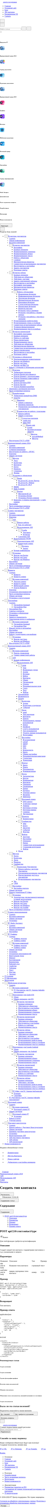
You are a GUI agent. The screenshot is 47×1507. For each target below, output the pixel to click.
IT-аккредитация (11, 1493)
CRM (2, 1180)
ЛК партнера (10, 12)
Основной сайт (10, 8)
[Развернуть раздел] (6, 236)
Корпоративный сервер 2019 (11, 1174)
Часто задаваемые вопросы (15, 1477)
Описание (13, 1218)
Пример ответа (15, 1226)
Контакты (4, 1182)
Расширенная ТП (11, 14)
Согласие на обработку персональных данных (18, 1501)
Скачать (8, 16)
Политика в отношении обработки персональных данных (23, 1502)
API (1, 1176)
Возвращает (13, 1224)
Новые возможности (13, 1481)
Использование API (8, 1178)
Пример (12, 1222)
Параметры (13, 1220)
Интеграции (9, 1479)
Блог (6, 10)
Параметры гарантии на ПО (15, 1487)
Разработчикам (10, 1475)
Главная (8, 6)
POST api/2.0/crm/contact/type (16, 1216)
